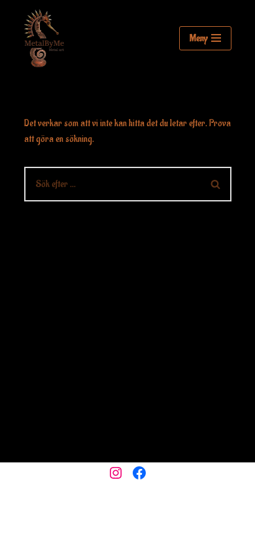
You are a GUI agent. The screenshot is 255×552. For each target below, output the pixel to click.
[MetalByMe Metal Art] (44, 38)
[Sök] (216, 184)
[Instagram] (116, 473)
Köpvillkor (67, 539)
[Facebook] (139, 473)
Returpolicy (118, 539)
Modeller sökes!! (178, 539)
